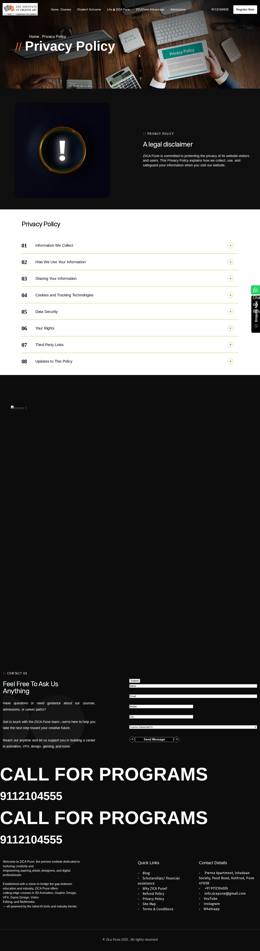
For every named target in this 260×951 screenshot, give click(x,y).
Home (34, 36)
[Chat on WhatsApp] (255, 289)
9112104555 (31, 796)
